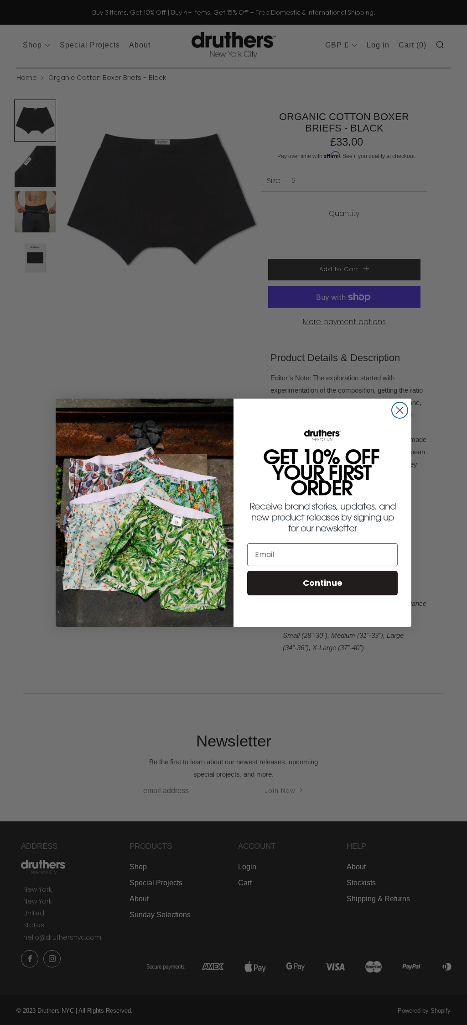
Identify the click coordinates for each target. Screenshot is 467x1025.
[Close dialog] (400, 410)
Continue (322, 583)
